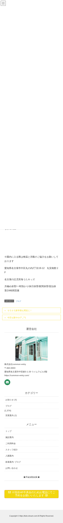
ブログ (18, 301)
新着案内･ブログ (13, 462)
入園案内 (9, 456)
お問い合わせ (11, 468)
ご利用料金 (10, 443)
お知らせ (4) (11, 400)
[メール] (7, 382)
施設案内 (9, 437)
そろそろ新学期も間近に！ (19, 310)
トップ (8, 431)
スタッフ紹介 (11, 449)
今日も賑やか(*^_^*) (16, 317)
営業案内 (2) (11, 415)
